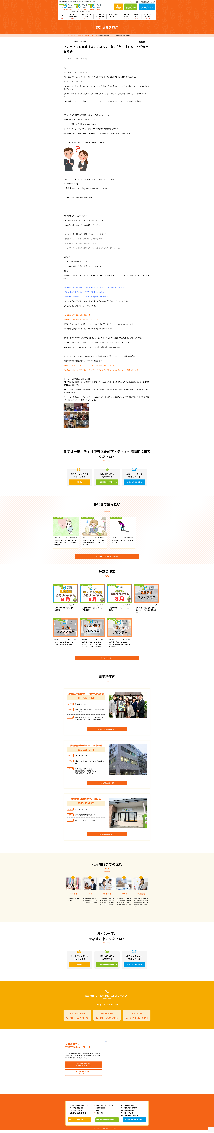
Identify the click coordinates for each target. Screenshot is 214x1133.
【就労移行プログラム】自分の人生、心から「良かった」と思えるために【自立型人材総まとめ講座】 (92, 644)
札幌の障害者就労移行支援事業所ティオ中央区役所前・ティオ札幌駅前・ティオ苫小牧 (77, 1)
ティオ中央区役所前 (87, 518)
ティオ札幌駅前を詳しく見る (107, 783)
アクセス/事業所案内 (127, 1105)
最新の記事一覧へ (107, 658)
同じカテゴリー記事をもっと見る (107, 556)
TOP (62, 16)
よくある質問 (134, 2)
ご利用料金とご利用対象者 (100, 16)
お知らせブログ (136, 16)
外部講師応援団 (126, 16)
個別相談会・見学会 (107, 1119)
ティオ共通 (84, 619)
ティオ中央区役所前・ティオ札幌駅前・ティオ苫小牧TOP (76, 35)
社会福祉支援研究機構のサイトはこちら (83, 1072)
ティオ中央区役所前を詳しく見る (107, 729)
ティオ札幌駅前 (58, 518)
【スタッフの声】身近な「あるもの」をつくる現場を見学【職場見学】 (146, 610)
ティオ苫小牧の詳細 (127, 1113)
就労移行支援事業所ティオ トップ (80, 1105)
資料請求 (80, 1119)
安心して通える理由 (86, 16)
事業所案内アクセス (147, 16)
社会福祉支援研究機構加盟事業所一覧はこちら (83, 1064)
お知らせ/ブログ (100, 1110)
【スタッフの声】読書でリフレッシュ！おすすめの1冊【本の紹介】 (65, 643)
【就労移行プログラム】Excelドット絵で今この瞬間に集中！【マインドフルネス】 (119, 644)
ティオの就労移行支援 (73, 16)
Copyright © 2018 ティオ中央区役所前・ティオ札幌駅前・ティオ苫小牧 (107, 1128)
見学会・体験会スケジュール (114, 16)
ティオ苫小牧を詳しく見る (107, 834)
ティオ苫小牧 (111, 585)
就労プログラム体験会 (134, 1119)
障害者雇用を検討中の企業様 (148, 2)
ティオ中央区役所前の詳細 (129, 1108)
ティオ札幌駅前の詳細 (127, 1110)
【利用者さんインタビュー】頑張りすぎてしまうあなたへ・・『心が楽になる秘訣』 (65, 542)
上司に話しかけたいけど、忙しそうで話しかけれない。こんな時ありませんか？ (93, 542)
